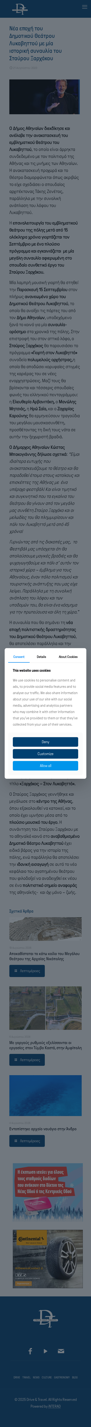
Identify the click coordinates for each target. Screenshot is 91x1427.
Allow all (45, 766)
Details (41, 657)
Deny (45, 742)
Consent (18, 657)
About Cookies (68, 657)
